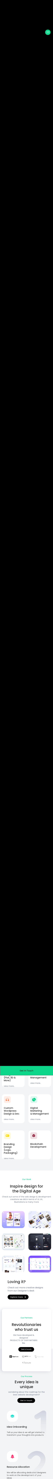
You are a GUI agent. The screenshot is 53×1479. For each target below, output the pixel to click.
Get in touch (26, 1349)
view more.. (9, 1086)
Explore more (16, 1297)
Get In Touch (26, 1070)
